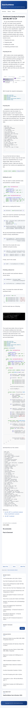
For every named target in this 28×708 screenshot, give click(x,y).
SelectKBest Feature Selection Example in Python (12, 665)
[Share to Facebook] (7, 525)
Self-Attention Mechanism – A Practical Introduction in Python (12, 614)
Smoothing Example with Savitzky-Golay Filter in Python (13, 644)
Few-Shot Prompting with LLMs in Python (12, 581)
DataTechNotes (8, 5)
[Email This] (3, 525)
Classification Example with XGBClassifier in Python (13, 685)
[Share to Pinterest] (8, 525)
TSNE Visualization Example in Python (12, 660)
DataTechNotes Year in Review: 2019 (12, 695)
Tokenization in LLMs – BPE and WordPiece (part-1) (13, 679)
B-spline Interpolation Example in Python (12, 670)
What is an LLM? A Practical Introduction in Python (13, 618)
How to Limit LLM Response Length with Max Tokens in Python (13, 584)
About (13, 11)
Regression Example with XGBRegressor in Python (13, 655)
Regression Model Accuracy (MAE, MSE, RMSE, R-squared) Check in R (14, 639)
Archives (4, 11)
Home (14, 566)
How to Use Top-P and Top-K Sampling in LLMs (14, 588)
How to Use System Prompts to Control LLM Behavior (13, 595)
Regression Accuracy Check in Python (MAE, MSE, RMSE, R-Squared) (13, 650)
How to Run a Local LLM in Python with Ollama (13, 598)
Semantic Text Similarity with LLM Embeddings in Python (13, 602)
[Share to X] (6, 525)
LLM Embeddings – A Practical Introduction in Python (13, 610)
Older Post (22, 566)
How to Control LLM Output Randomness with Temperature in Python (13, 591)
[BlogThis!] (4, 525)
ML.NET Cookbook (9, 516)
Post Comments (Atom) (13, 570)
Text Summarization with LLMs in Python (12, 578)
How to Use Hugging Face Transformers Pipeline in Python (12, 606)
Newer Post (5, 566)
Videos (9, 11)
